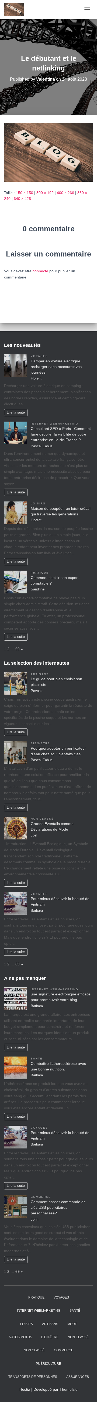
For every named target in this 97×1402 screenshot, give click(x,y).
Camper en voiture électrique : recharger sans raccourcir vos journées (56, 366)
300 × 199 (45, 193)
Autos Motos (20, 1337)
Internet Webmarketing (54, 423)
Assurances (77, 1377)
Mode (72, 1324)
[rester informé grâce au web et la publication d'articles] (16, 9)
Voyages (39, 356)
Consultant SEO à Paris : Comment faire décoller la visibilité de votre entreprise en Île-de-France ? (61, 434)
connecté (40, 271)
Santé (37, 1058)
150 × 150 (24, 193)
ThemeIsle (69, 1389)
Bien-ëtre (40, 743)
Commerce (41, 1196)
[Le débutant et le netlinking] (48, 152)
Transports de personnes (32, 1377)
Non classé (42, 818)
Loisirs (38, 503)
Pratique (40, 572)
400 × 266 (65, 193)
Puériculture (48, 1364)
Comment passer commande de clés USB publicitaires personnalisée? (58, 1207)
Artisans (40, 674)
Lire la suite (16, 412)
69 (17, 649)
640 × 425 (22, 198)
